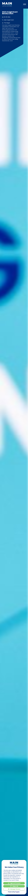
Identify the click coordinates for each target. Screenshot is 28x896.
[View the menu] (24, 4)
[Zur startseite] (7, 4)
